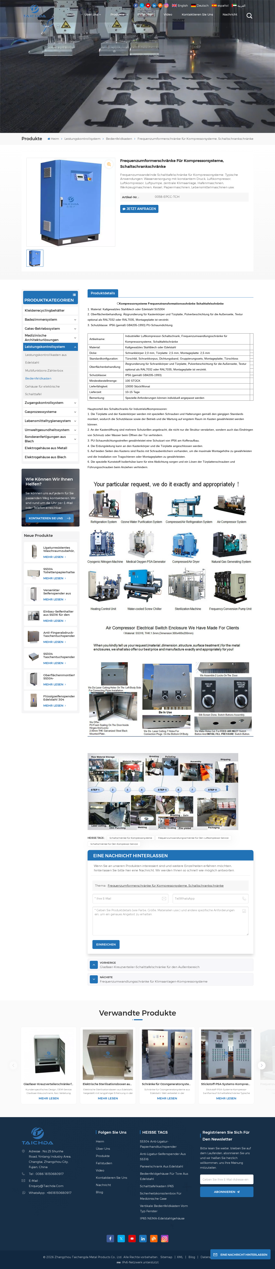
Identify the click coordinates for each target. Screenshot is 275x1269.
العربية (241, 5)
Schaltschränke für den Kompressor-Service (114, 844)
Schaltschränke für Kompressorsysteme (131, 838)
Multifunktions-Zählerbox (44, 370)
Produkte (118, 14)
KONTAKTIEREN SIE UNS (46, 518)
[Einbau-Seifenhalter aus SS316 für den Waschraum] (33, 615)
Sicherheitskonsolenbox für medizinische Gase (160, 1195)
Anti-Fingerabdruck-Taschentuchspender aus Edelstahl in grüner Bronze (59, 634)
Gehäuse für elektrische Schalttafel (42, 390)
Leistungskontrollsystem (82, 138)
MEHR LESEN (53, 557)
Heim (71, 14)
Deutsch (203, 5)
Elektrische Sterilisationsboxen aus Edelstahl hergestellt (108, 1084)
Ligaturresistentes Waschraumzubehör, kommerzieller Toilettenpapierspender (59, 549)
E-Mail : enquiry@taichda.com (46, 1183)
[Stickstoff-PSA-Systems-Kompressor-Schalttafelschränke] (226, 1055)
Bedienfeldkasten (119, 138)
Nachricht (230, 14)
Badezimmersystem (41, 319)
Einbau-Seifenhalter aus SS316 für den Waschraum (58, 613)
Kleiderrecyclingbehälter (44, 310)
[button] (262, 1065)
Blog (99, 1192)
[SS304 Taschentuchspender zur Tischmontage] (33, 658)
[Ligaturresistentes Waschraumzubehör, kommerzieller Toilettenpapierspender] (33, 551)
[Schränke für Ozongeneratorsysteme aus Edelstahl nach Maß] (167, 1055)
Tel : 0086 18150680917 (46, 1174)
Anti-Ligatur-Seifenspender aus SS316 (163, 1156)
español (223, 5)
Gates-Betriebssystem (42, 329)
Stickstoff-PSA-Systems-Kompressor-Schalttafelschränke (226, 1084)
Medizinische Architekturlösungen (42, 338)
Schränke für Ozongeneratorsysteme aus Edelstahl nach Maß (167, 1084)
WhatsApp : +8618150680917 (50, 1192)
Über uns (91, 14)
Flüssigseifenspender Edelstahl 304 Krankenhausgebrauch (59, 698)
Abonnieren (224, 1192)
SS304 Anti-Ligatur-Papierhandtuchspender (158, 1143)
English (183, 5)
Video (168, 14)
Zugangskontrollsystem (44, 403)
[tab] (103, 293)
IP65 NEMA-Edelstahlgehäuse (162, 1218)
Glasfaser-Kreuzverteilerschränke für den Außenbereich (49, 1084)
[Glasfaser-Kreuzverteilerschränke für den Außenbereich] (49, 1055)
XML (180, 1257)
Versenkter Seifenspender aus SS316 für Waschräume (57, 592)
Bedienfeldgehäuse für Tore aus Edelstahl (164, 1176)
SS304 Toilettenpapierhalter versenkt (59, 570)
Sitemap (166, 1257)
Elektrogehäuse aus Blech (45, 457)
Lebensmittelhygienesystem (48, 421)
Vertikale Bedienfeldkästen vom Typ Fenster (164, 1208)
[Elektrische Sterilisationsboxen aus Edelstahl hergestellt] (108, 1055)
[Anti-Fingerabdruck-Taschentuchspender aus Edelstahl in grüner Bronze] (33, 636)
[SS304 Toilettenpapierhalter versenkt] (33, 573)
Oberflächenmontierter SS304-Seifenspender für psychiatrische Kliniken (59, 677)
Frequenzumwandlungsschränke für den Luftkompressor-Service (193, 838)
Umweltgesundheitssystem (47, 430)
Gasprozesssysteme (40, 412)
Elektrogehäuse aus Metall (46, 448)
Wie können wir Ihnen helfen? (49, 481)
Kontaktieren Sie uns (197, 14)
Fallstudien (146, 14)
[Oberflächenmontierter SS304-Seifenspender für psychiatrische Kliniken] (33, 679)
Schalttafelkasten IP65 (157, 1186)
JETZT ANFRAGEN (141, 209)
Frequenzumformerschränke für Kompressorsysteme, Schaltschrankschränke (166, 885)
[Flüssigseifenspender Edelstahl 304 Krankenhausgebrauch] (33, 700)
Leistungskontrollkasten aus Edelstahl (45, 358)
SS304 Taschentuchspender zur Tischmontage (59, 655)
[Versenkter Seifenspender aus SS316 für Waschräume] (33, 594)
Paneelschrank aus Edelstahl (161, 1166)
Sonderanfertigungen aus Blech (45, 439)
